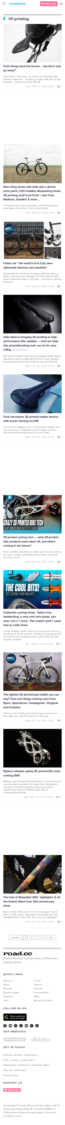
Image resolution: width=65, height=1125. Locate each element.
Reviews (7, 988)
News (6, 984)
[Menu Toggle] (4, 3)
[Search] (61, 4)
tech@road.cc (27, 1060)
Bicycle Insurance (43, 1000)
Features (8, 996)
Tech (5, 1000)
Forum (37, 980)
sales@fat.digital (40, 1065)
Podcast (38, 988)
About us (8, 980)
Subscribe (50, 3)
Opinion (38, 984)
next (51, 937)
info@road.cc (31, 1055)
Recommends (41, 992)
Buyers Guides (11, 992)
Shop (36, 996)
